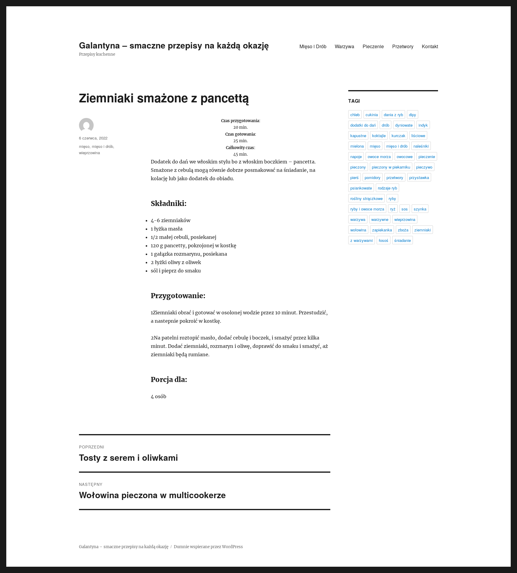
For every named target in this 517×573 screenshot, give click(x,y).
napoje (356, 156)
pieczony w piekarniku (391, 167)
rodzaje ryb (387, 188)
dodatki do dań (363, 125)
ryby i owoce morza (367, 209)
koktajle (379, 135)
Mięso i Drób (312, 46)
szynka (420, 209)
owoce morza (379, 156)
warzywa (357, 219)
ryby (392, 198)
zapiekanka (382, 230)
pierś (354, 177)
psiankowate (361, 188)
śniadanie (402, 240)
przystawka (419, 177)
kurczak (398, 135)
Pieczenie (373, 46)
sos (405, 209)
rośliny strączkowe (366, 198)
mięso (84, 146)
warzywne (379, 219)
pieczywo (424, 167)
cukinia (372, 114)
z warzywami (361, 240)
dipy (412, 114)
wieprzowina (89, 152)
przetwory (395, 177)
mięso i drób (102, 146)
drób (385, 125)
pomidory (373, 177)
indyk (423, 125)
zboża (403, 230)
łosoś (383, 240)
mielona (357, 146)
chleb (355, 114)
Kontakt (430, 46)
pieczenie (427, 156)
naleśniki (421, 146)
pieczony (358, 167)
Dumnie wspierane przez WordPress (208, 546)
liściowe (418, 135)
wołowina (358, 230)
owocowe (405, 156)
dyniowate (404, 125)
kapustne (358, 135)
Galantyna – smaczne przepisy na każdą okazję (174, 45)
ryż (393, 209)
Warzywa (344, 46)
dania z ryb (393, 114)
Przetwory (402, 46)
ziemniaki (422, 230)
